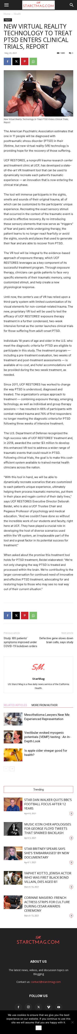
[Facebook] (7, 61)
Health (17, 13)
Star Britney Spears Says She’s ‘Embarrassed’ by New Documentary (46, 853)
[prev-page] (6, 768)
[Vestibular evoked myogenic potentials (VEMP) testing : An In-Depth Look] (13, 737)
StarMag (38, 678)
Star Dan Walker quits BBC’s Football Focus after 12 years (48, 804)
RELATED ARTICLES (15, 705)
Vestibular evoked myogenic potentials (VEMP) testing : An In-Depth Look (47, 737)
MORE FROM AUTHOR (45, 705)
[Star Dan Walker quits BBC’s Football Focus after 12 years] (13, 804)
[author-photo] (38, 673)
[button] (6, 5)
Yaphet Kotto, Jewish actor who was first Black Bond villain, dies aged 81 (47, 877)
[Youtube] (58, 1007)
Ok (38, 1027)
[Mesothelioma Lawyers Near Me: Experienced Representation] (13, 719)
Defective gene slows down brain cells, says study (56, 640)
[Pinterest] (24, 61)
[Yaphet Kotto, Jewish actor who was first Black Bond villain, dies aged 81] (13, 878)
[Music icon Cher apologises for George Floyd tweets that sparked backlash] (13, 829)
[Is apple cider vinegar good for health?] (13, 754)
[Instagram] (28, 1007)
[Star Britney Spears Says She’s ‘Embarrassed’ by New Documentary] (13, 853)
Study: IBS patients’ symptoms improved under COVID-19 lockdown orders (20, 642)
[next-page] (12, 768)
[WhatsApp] (33, 61)
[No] (72, 1022)
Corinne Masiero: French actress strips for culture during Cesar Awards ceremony (47, 904)
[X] (16, 61)
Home (7, 13)
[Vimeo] (48, 1007)
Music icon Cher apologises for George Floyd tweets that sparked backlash (47, 828)
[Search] (72, 5)
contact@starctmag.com (46, 982)
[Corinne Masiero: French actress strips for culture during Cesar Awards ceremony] (13, 902)
